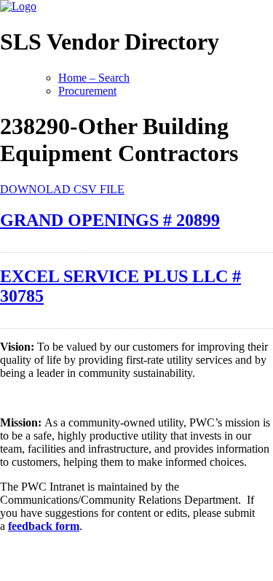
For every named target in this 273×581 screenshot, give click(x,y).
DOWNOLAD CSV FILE (62, 189)
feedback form (43, 526)
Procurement (87, 91)
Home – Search (94, 77)
